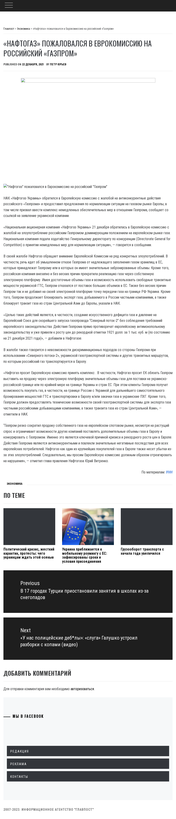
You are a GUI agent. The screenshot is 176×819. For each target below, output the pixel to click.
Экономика (14, 483)
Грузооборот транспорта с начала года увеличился (142, 551)
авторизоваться (82, 689)
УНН (169, 472)
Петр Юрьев (58, 64)
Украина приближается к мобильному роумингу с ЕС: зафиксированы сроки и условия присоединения (84, 555)
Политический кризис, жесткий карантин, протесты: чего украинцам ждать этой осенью (28, 553)
